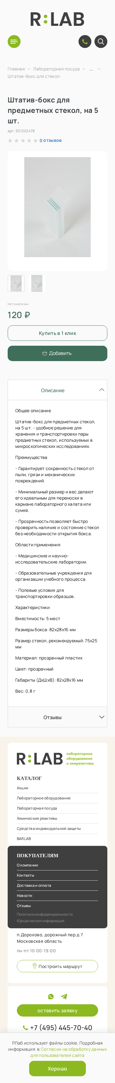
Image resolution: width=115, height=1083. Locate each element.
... (91, 68)
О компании (27, 865)
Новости (25, 895)
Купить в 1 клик (57, 333)
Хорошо (57, 1068)
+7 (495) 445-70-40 (61, 1027)
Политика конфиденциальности (45, 914)
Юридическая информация (40, 920)
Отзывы (24, 905)
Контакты (25, 875)
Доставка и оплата (34, 885)
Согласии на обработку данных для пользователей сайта (68, 1052)
